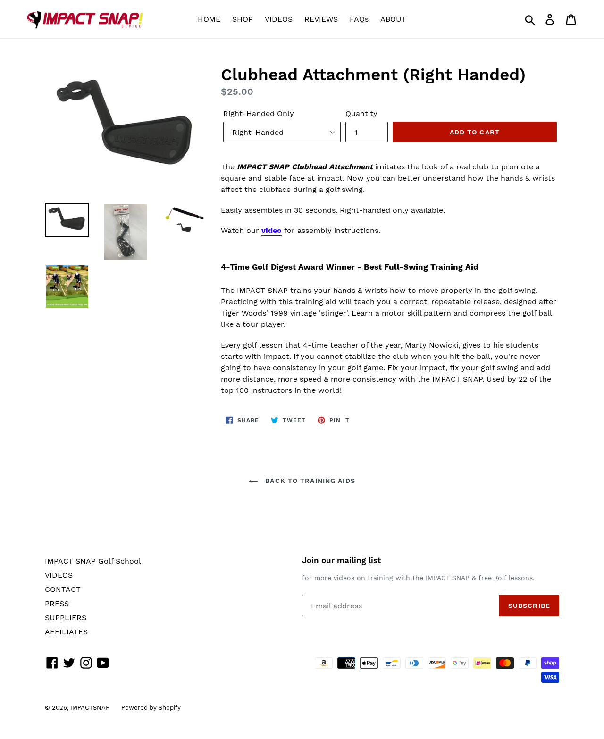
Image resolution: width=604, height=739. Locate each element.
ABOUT (393, 19)
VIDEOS (279, 19)
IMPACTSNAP (89, 707)
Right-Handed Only (258, 113)
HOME (209, 19)
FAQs (359, 19)
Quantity (361, 113)
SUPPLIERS (65, 617)
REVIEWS (321, 19)
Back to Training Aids (309, 480)
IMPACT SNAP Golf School (93, 560)
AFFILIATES (66, 631)
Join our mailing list (341, 560)
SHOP (242, 19)
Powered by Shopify (151, 707)
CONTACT (63, 589)
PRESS (57, 603)
